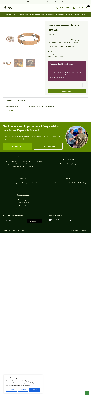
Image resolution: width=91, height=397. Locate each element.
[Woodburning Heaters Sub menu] (46, 14)
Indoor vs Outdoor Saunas (57, 183)
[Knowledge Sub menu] (66, 14)
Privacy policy (23, 206)
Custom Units (7, 14)
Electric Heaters (24, 14)
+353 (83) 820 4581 (23, 203)
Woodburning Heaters (38, 14)
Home (11, 183)
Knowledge (61, 14)
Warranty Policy (71, 164)
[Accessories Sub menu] (56, 14)
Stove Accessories (59, 56)
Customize (11, 389)
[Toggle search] (87, 14)
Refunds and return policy (23, 209)
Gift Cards (76, 14)
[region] (23, 384)
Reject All (23, 389)
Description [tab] (9, 100)
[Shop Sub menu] (17, 14)
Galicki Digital (84, 230)
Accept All (34, 389)
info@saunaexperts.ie (23, 200)
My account (62, 164)
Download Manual (11, 110)
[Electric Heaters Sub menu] (30, 14)
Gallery (70, 14)
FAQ (84, 183)
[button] (41, 23)
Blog (25, 183)
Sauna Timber (78, 183)
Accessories (51, 14)
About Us (20, 183)
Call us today (18, 146)
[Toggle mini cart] (86, 7)
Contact (83, 14)
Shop (14, 14)
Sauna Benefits (69, 183)
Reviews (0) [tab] (21, 100)
